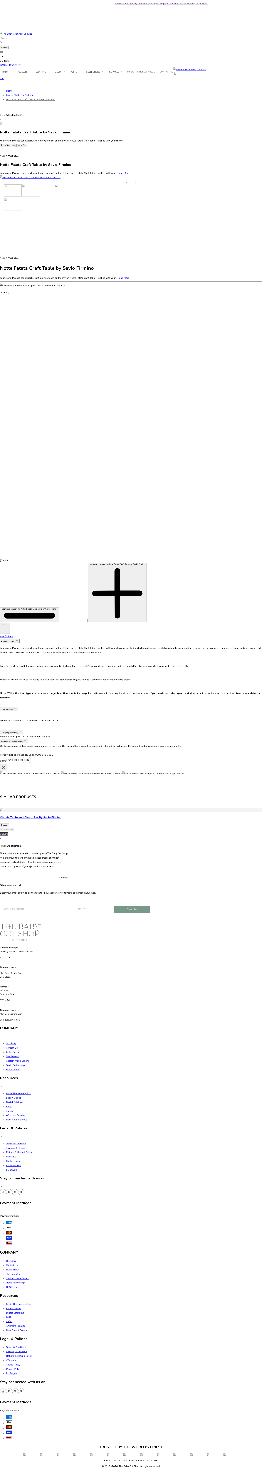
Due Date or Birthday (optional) (119, 1424)
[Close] (158, 1375)
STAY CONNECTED (131, 1442)
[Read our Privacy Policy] (156, 1456)
